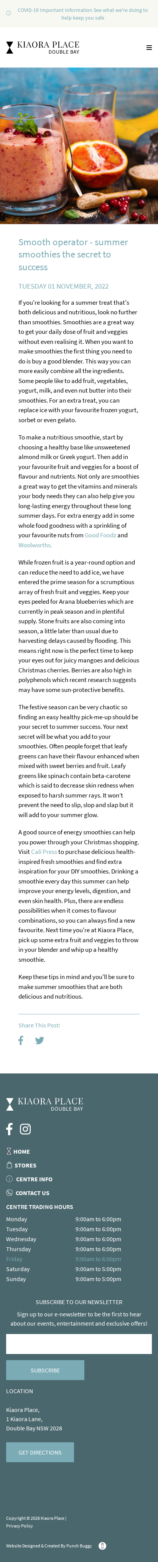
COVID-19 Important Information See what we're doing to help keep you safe (83, 14)
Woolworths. (35, 545)
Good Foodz (101, 535)
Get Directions (40, 1452)
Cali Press (44, 851)
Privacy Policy (19, 1526)
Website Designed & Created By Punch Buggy (49, 1546)
